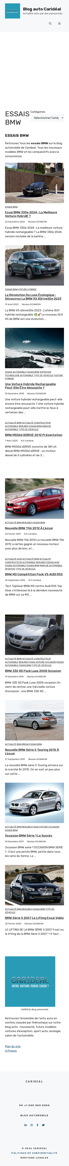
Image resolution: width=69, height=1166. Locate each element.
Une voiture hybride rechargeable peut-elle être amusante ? (30, 386)
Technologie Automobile (19, 375)
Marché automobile (51, 565)
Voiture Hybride (27, 289)
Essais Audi (52, 562)
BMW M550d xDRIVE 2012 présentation (33, 435)
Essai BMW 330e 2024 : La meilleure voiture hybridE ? (31, 214)
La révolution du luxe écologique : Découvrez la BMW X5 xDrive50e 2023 (33, 297)
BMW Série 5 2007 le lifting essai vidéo (34, 918)
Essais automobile (15, 372)
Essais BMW (11, 207)
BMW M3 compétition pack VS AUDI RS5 (34, 574)
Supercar (45, 372)
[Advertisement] (34, 68)
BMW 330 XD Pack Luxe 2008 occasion (33, 671)
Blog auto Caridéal (42, 9)
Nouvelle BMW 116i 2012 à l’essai (29, 528)
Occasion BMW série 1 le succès (28, 836)
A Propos (11, 1050)
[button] (50, 24)
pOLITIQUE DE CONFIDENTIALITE (34, 1153)
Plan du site (13, 1046)
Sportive (10, 569)
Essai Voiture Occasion (42, 662)
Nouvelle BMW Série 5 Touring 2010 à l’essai (32, 751)
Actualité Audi (13, 559)
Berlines (24, 426)
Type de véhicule (44, 375)
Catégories (37, 111)
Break (25, 744)
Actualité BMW (13, 423)
